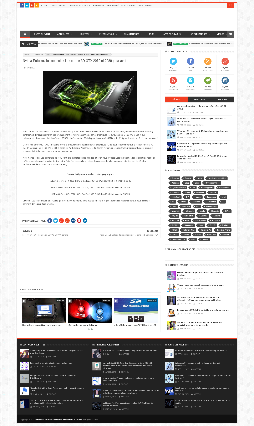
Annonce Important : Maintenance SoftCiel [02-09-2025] (201, 350)
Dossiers (175, 192)
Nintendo (215, 211)
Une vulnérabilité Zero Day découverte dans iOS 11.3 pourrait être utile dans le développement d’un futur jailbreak (127, 365)
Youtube (205, 239)
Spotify (213, 225)
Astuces (175, 183)
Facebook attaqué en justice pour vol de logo (51, 363)
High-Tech (60, 300)
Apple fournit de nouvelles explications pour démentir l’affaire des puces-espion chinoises (199, 298)
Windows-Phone (178, 239)
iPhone (183, 202)
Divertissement (42, 34)
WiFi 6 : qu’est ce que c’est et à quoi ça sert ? (89, 325)
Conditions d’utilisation (79, 5)
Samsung (203, 216)
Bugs (197, 183)
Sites (187, 221)
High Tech (84, 34)
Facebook (200, 192)
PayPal (175, 216)
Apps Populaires (172, 34)
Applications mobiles (217, 178)
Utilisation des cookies (132, 5)
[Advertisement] (90, 262)
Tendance (226, 225)
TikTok (174, 230)
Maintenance (211, 206)
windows (225, 235)
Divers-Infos (82, 44)
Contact (149, 5)
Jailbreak (196, 202)
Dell (193, 188)
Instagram (211, 197)
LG (223, 202)
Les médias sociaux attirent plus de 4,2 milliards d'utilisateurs (120, 43)
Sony (201, 225)
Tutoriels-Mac (189, 230)
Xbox (193, 239)
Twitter (174, 235)
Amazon (175, 178)
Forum (62, 5)
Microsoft (190, 211)
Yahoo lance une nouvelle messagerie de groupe (200, 285)
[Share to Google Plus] (31, 320)
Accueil (44, 5)
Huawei (198, 197)
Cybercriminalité (179, 188)
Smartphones (131, 34)
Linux (174, 206)
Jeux (151, 34)
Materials (39, 54)
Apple (200, 178)
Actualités (63, 34)
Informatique (106, 34)
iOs (173, 202)
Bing (187, 183)
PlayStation (188, 216)
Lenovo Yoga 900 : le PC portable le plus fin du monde (203, 310)
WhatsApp (211, 235)
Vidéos (220, 34)
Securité (175, 221)
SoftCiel (175, 225)
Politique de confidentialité (106, 5)
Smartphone (200, 221)
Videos (186, 235)
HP (187, 197)
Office (227, 211)
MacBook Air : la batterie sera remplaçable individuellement (130, 350)
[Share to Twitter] (28, 320)
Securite (217, 216)
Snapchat (216, 221)
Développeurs (207, 188)
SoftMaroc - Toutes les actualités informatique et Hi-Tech (58, 420)
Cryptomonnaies (166, 44)
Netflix (202, 211)
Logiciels (186, 206)
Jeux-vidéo (211, 202)
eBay (188, 192)
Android (188, 178)
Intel (223, 197)
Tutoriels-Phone (223, 230)
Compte (53, 5)
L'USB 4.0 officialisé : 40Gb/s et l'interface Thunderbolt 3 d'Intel (134, 326)
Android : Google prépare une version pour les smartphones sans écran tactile (199, 323)
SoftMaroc (188, 225)
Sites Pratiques (198, 34)
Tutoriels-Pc (206, 230)
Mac (198, 206)
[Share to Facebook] (25, 320)
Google (213, 192)
